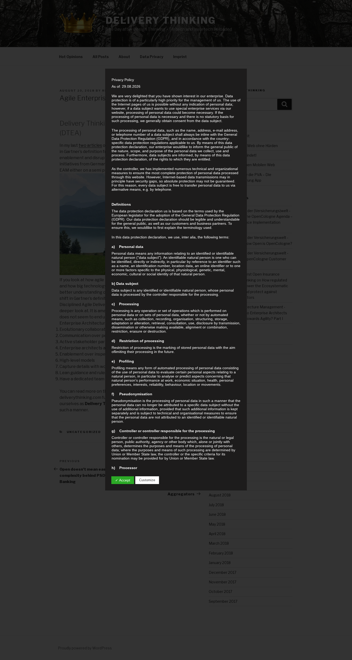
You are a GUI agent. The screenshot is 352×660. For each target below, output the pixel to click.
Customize (147, 480)
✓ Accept (122, 480)
